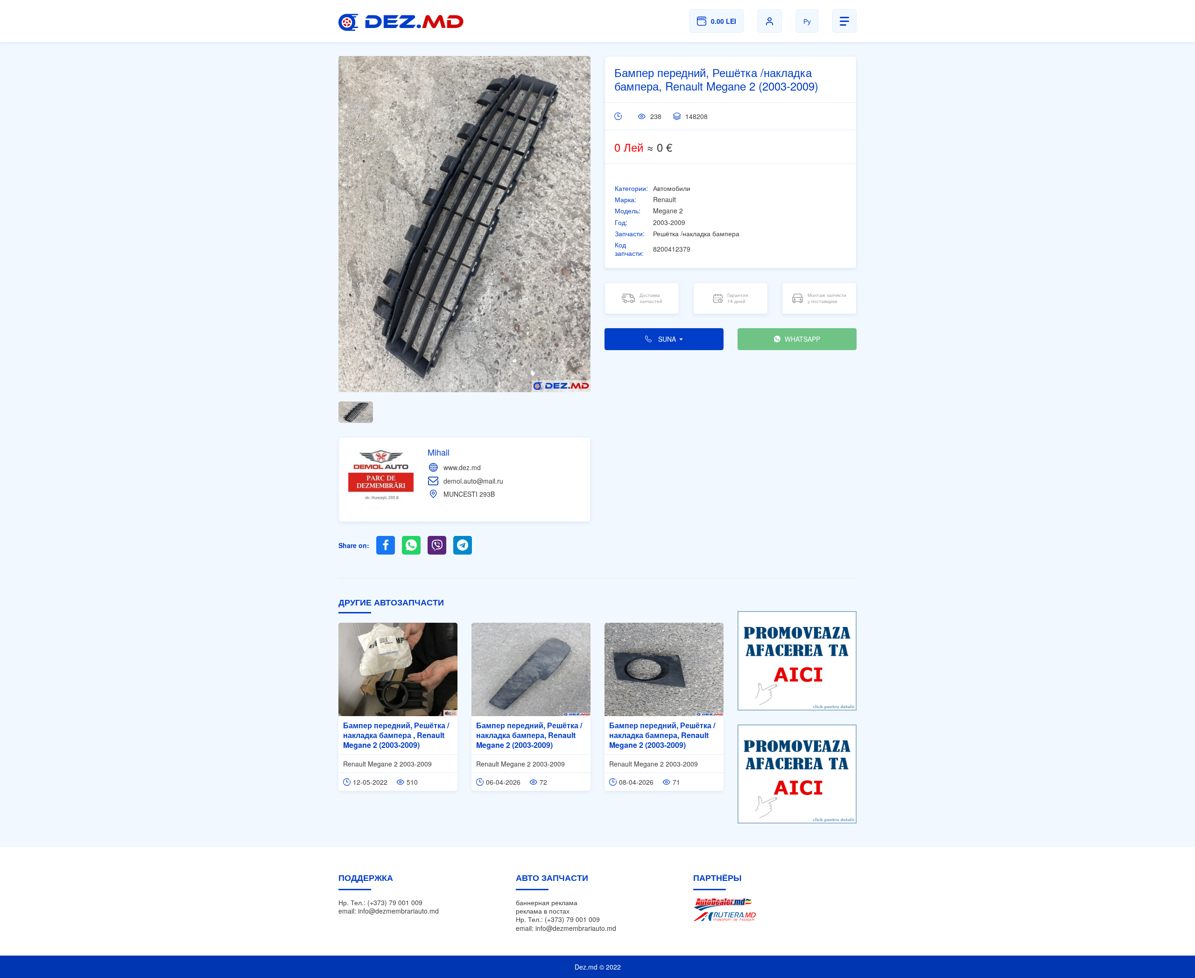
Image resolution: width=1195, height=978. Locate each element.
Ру (807, 21)
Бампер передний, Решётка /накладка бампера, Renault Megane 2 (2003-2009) (529, 735)
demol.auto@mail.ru (473, 481)
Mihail (439, 452)
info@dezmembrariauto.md (398, 910)
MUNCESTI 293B (469, 494)
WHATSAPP (801, 339)
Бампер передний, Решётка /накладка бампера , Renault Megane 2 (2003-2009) (396, 735)
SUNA (667, 339)
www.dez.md (462, 467)
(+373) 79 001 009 (394, 902)
